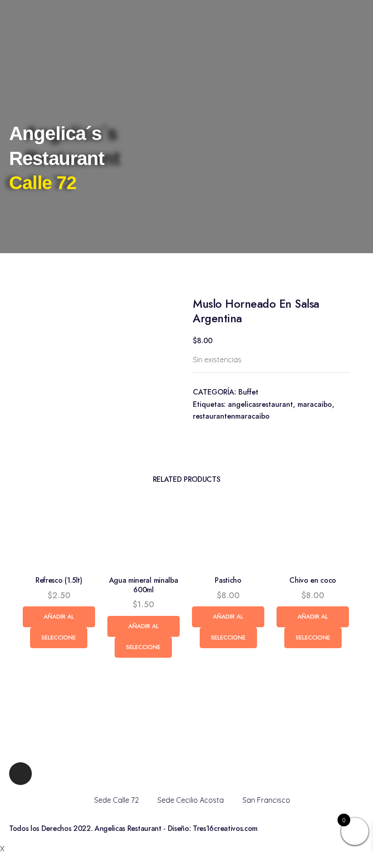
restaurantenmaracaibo (231, 416)
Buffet (248, 392)
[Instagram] (20, 773)
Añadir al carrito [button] (59, 619)
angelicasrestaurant (260, 404)
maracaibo (314, 404)
